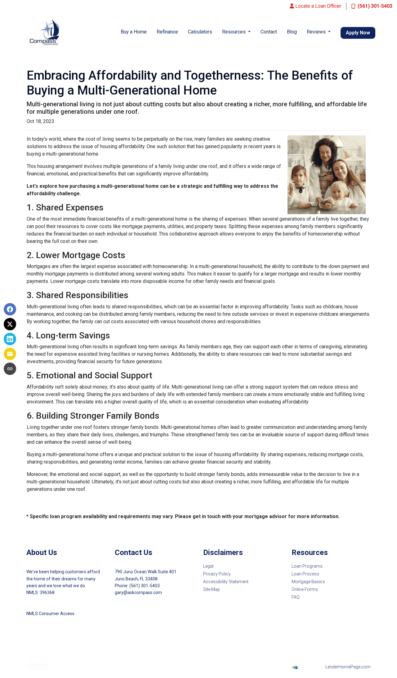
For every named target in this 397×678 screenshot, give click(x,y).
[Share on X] (10, 324)
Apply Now (358, 33)
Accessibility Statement (225, 581)
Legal (208, 566)
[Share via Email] (10, 354)
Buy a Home (134, 32)
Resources (234, 32)
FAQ (296, 597)
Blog (292, 32)
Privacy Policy (217, 573)
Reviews (317, 32)
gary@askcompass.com (138, 592)
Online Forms (305, 589)
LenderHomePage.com (348, 666)
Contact (269, 32)
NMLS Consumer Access (50, 613)
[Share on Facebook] (10, 309)
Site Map (211, 589)
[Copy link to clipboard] (10, 369)
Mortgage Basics (308, 581)
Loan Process (305, 573)
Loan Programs (307, 566)
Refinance (167, 32)
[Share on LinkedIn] (10, 339)
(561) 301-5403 (375, 6)
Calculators (200, 32)
